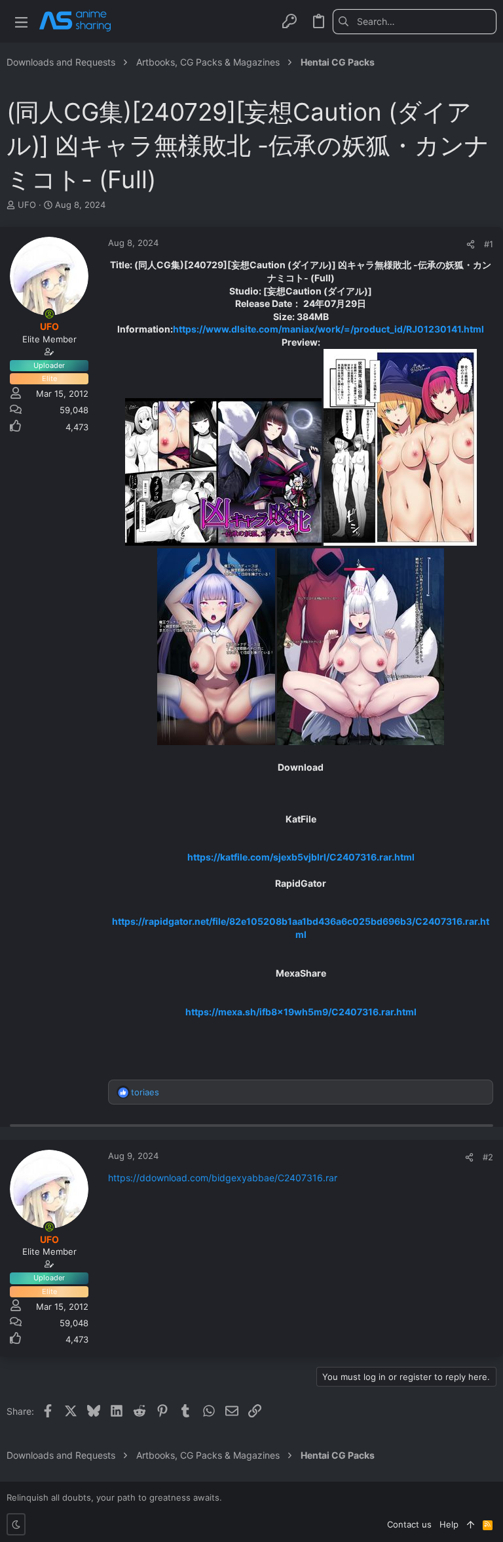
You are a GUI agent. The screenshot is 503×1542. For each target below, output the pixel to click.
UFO (27, 204)
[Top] (470, 1524)
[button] (21, 21)
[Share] (470, 244)
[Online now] (49, 314)
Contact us (409, 1524)
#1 (488, 244)
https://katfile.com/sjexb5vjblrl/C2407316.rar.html (301, 856)
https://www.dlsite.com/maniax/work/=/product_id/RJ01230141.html (328, 329)
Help (448, 1524)
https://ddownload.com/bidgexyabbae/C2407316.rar (222, 1177)
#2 (488, 1157)
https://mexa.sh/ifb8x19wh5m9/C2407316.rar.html (301, 1011)
